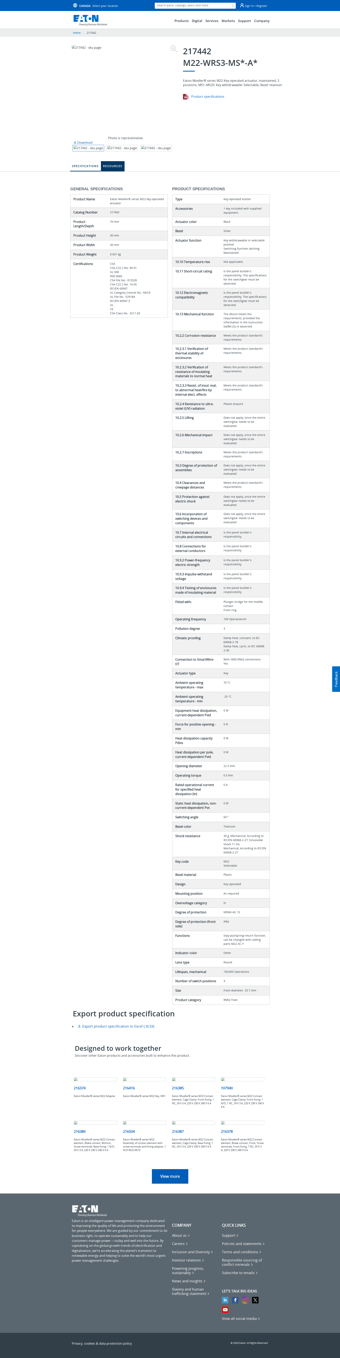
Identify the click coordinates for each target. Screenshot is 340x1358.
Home (77, 33)
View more (170, 1176)
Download (84, 142)
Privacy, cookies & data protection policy (102, 1343)
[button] (336, 679)
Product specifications (207, 96)
